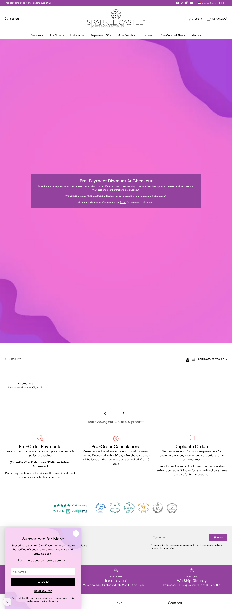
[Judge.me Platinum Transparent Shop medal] (129, 507)
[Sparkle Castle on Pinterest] (182, 3)
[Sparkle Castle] (116, 19)
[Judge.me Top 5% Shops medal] (157, 507)
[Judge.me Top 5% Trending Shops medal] (172, 507)
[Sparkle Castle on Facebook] (177, 3)
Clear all (37, 387)
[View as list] (193, 359)
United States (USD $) (213, 3)
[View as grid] (187, 359)
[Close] (76, 533)
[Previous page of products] (105, 413)
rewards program (56, 560)
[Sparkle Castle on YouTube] (191, 3)
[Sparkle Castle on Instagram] (187, 3)
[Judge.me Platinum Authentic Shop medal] (115, 507)
